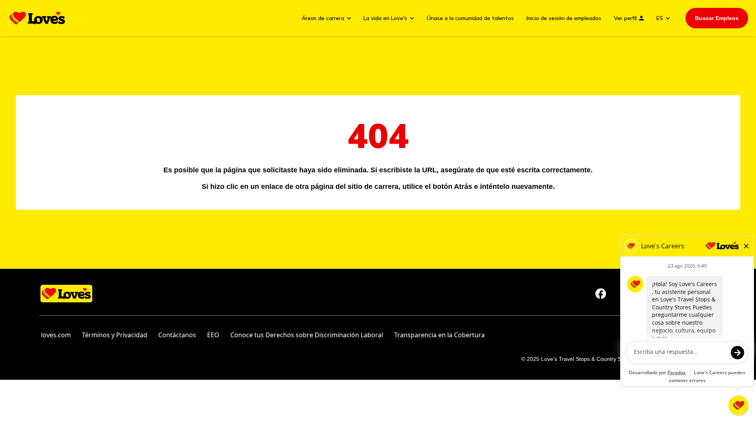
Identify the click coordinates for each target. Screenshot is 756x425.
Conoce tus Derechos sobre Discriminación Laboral (306, 335)
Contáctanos (177, 335)
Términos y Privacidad (114, 335)
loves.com (56, 335)
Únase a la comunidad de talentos (470, 18)
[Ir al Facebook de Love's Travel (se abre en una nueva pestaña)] (601, 293)
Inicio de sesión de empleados (563, 18)
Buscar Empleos (717, 18)
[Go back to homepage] (37, 18)
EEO (213, 335)
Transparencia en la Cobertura (439, 335)
